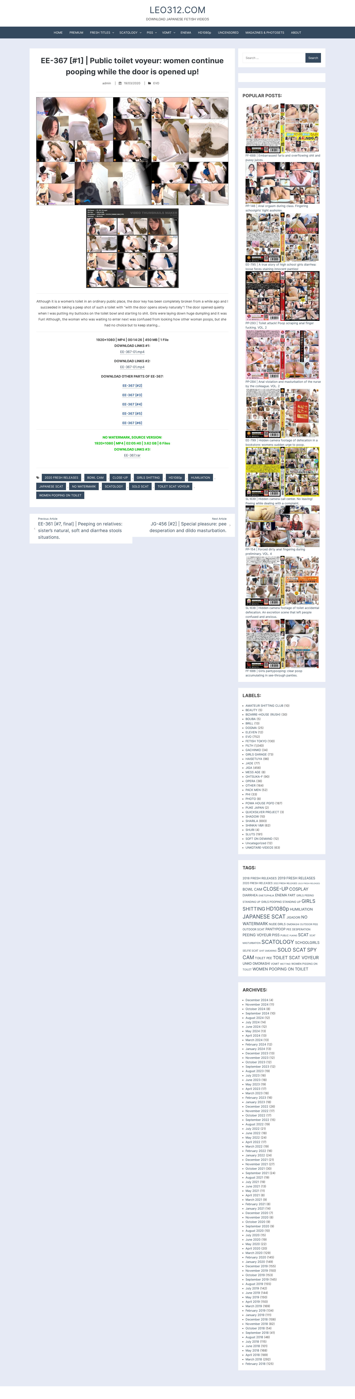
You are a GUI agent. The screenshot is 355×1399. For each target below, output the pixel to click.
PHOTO (251, 799)
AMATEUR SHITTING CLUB (264, 705)
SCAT (303, 934)
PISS (150, 32)
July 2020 (253, 1235)
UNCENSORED (228, 32)
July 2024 (253, 1022)
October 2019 (255, 1275)
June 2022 (253, 1133)
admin (106, 83)
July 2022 (253, 1128)
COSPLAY (298, 889)
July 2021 (252, 1182)
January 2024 (255, 1049)
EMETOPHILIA (266, 895)
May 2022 (253, 1137)
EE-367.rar (132, 455)
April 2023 (253, 1089)
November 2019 (257, 1270)
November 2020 (257, 1217)
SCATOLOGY (128, 32)
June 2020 (253, 1239)
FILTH (249, 745)
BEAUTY (251, 710)
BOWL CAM (95, 477)
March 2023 (254, 1093)
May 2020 (253, 1244)
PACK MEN (253, 790)
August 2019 (254, 1284)
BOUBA (251, 719)
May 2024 (253, 1031)
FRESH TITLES (100, 32)
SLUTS (250, 834)
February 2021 (256, 1204)
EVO (156, 83)
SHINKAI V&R (255, 825)
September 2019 (257, 1279)
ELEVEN (251, 732)
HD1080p (204, 32)
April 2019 (253, 1301)
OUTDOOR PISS (309, 924)
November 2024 (257, 1004)
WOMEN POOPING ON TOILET (60, 495)
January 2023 (255, 1102)
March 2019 (254, 1306)
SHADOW (252, 816)
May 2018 (252, 1350)
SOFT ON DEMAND (259, 839)
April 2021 (253, 1195)
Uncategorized (256, 843)
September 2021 (257, 1173)
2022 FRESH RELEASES (285, 883)
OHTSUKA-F (254, 776)
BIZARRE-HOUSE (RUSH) (263, 714)
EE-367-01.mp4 (132, 352)
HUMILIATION (200, 477)
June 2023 (253, 1080)
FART (291, 895)
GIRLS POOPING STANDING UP (281, 902)
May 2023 (253, 1084)
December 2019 (257, 1266)
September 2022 (257, 1120)
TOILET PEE (263, 958)
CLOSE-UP (120, 477)
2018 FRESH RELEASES (260, 878)
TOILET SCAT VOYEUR (173, 486)
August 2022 (255, 1124)
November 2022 (257, 1111)
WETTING (285, 963)
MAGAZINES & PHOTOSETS (265, 32)
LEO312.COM (178, 9)
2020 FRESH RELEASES (61, 477)
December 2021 (257, 1160)
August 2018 (254, 1337)
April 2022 (253, 1142)
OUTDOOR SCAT (254, 929)
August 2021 (254, 1177)
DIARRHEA (250, 895)
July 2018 (252, 1341)
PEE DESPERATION (298, 929)
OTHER (251, 785)
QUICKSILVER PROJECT (262, 812)
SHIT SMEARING (268, 950)
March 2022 (254, 1146)
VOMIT (166, 32)
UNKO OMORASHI (256, 963)
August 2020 (255, 1230)
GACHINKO (253, 750)
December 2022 (257, 1106)
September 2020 (257, 1226)
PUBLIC (284, 935)
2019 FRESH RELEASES (296, 878)
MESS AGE (253, 772)
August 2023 (255, 1071)
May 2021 (252, 1191)
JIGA (249, 768)
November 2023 (257, 1058)
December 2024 (257, 1000)
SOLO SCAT (140, 486)
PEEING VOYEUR (257, 935)
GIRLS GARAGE (256, 754)
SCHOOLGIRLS (307, 942)
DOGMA (251, 728)
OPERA (250, 781)
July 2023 (253, 1075)
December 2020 (257, 1213)
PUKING (293, 935)
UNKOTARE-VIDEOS (259, 847)
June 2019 (253, 1293)
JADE (249, 763)
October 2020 (255, 1222)
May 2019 (252, 1297)
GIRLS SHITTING (148, 477)
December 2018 (257, 1319)
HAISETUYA (254, 759)
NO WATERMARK (84, 486)
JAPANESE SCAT (51, 486)
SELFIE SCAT (250, 950)
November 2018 (257, 1324)
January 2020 (255, 1262)
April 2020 (253, 1248)
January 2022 (255, 1155)
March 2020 (254, 1253)
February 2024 (256, 1044)
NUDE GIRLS (277, 924)
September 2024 (257, 1013)
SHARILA (252, 821)
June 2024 (253, 1026)
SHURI (250, 830)
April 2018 (253, 1355)
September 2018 (257, 1333)
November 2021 (257, 1164)
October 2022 (255, 1115)
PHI (248, 794)
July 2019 (252, 1288)
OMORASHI (293, 924)
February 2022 (256, 1151)
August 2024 (255, 1018)
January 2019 (255, 1315)
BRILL (249, 723)
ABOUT (296, 32)
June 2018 (253, 1346)
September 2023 (257, 1066)
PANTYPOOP (275, 929)
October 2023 (255, 1062)
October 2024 (255, 1009)
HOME (58, 32)
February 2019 (256, 1310)
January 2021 (255, 1208)
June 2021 (253, 1186)
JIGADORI (293, 917)
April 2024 (253, 1035)
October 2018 (255, 1328)
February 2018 (256, 1364)
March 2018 (254, 1359)
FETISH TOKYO (256, 741)
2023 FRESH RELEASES (309, 883)
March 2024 (254, 1040)
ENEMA (186, 32)
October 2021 (255, 1168)
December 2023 (257, 1053)
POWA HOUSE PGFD (260, 803)
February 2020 (256, 1257)
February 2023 (256, 1097)
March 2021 (254, 1199)
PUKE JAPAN (255, 807)
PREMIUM (76, 32)
